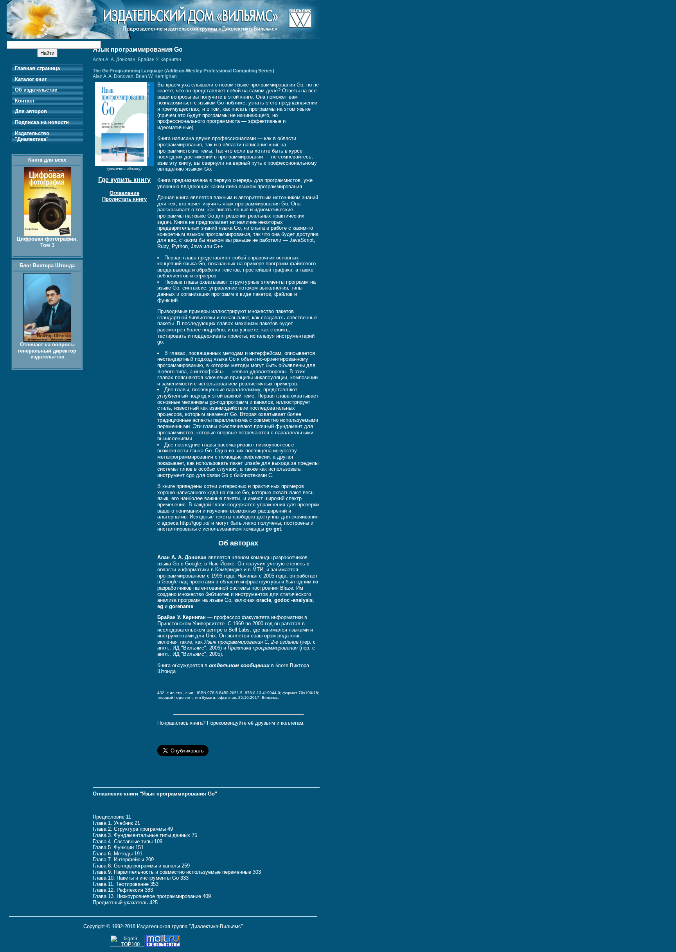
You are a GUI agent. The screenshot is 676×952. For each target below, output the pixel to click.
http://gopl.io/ (195, 523)
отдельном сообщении (239, 665)
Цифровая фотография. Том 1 (47, 242)
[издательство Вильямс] (163, 37)
